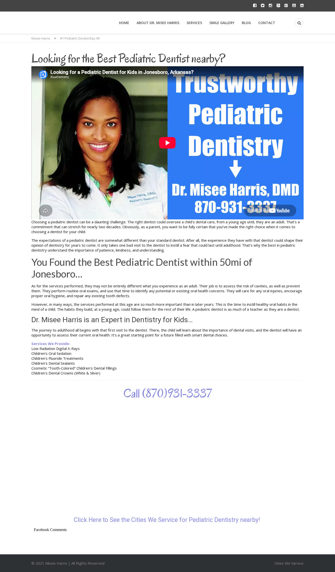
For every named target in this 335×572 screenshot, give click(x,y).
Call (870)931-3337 (167, 393)
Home (124, 22)
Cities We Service (289, 563)
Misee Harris (56, 563)
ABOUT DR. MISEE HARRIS (158, 22)
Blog (246, 22)
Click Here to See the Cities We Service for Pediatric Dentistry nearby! (167, 519)
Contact (266, 22)
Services (194, 22)
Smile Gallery (221, 22)
